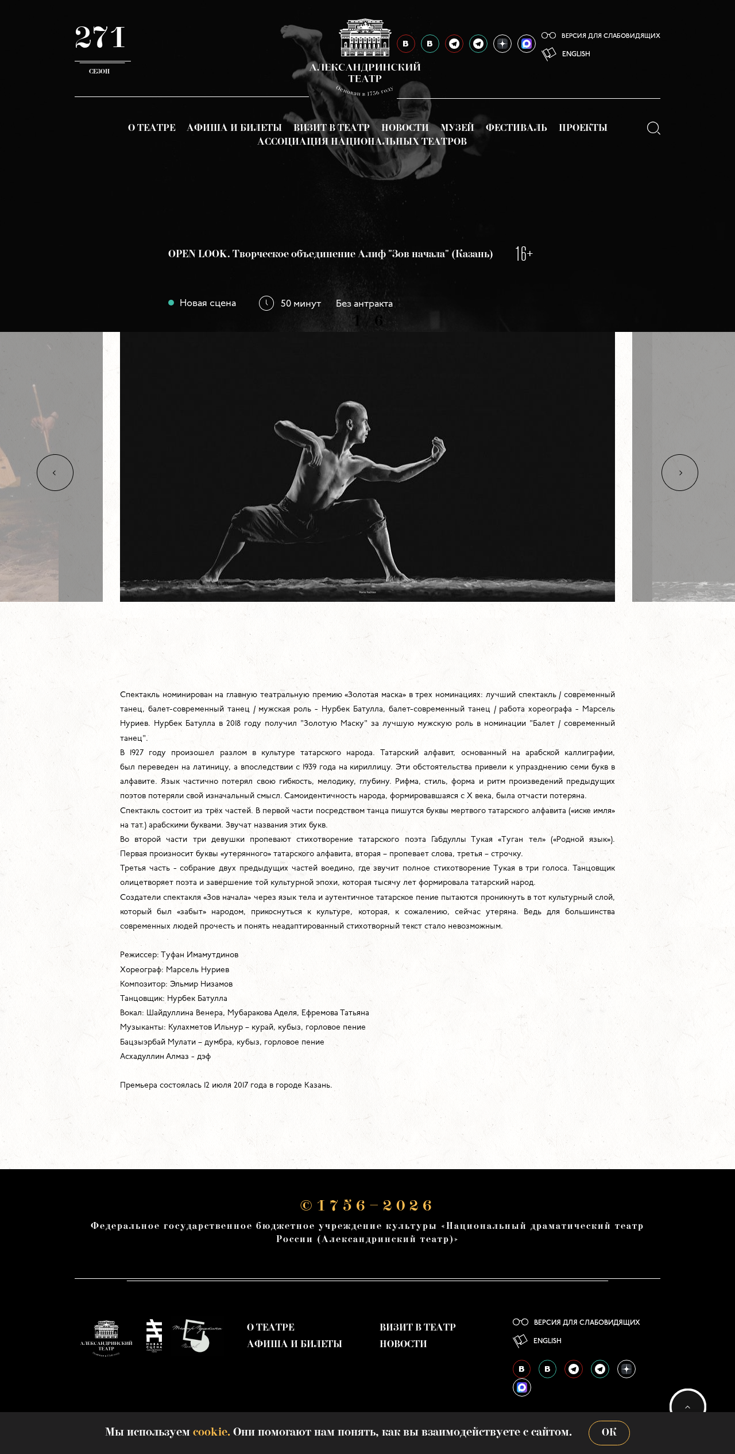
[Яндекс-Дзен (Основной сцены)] (502, 43)
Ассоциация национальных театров (362, 142)
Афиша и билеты (234, 128)
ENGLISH (576, 54)
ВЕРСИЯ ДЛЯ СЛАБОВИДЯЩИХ (611, 36)
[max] (526, 43)
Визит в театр (331, 128)
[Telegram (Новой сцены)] (478, 43)
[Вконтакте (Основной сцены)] (522, 1369)
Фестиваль (516, 128)
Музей (457, 128)
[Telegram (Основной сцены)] (454, 43)
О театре (151, 128)
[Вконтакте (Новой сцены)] (547, 1369)
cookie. (211, 1433)
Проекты (583, 128)
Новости (405, 128)
